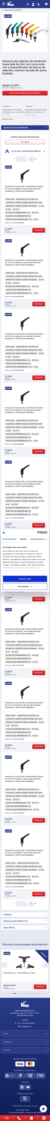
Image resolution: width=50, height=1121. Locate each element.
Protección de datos (16, 1112)
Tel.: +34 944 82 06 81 (26, 1023)
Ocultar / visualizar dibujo (26, 151)
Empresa (8, 1042)
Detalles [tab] (23, 539)
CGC (27, 1110)
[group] (25, 970)
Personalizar (23, 586)
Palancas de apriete (13, 10)
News (6, 1034)
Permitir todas (25, 579)
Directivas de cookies (34, 1112)
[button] (46, 31)
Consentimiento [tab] (9, 539)
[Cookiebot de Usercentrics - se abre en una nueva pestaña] (37, 532)
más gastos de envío (15, 87)
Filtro (26, 142)
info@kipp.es (26, 1026)
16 (31, 159)
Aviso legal (20, 1110)
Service (7, 1050)
